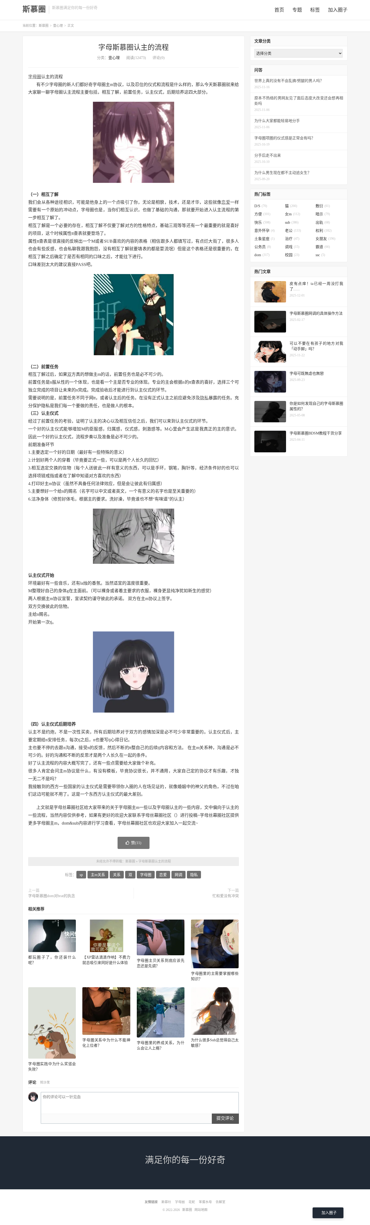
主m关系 (98, 875)
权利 (324, 231)
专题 (297, 10)
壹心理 (58, 26)
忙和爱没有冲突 (225, 896)
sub (291, 222)
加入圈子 (338, 10)
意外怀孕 (264, 231)
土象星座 (264, 239)
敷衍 (323, 206)
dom (262, 255)
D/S (260, 206)
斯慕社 (166, 1202)
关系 (117, 875)
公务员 (262, 247)
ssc (320, 255)
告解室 (220, 1202)
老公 (293, 231)
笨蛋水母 (205, 1202)
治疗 (292, 239)
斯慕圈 (34, 9)
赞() (136, 843)
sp (81, 875)
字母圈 (34, 76)
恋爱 (225, 202)
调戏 (292, 247)
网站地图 (200, 1210)
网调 (178, 875)
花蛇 (192, 1202)
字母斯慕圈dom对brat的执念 (51, 896)
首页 (279, 10)
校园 (292, 255)
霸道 (323, 247)
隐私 (204, 398)
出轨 (323, 222)
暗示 (323, 214)
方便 (262, 214)
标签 (315, 10)
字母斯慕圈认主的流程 (133, 47)
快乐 (262, 222)
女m (292, 214)
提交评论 (225, 1118)
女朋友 (325, 239)
